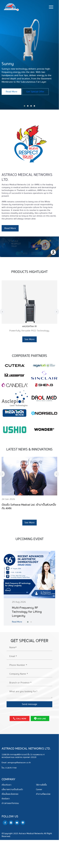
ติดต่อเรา (6, 798)
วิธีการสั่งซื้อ (41, 784)
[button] (24, 106)
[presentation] (2, 312)
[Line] (22, 822)
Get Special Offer (35, 88)
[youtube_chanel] (17, 822)
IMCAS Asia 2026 (12, 505)
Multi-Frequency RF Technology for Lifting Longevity (27, 612)
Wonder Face (29, 326)
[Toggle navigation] (51, 7)
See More (29, 339)
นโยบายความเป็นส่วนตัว (12, 789)
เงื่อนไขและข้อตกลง (10, 794)
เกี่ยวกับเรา (6, 784)
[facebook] (5, 822)
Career (39, 789)
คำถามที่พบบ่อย (43, 794)
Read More (11, 88)
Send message (29, 704)
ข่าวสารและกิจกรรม (10, 803)
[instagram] (11, 822)
